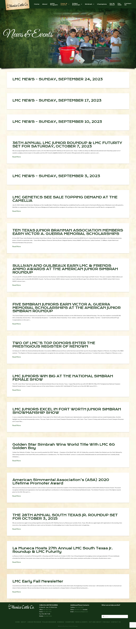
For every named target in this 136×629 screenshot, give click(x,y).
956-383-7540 (47, 611)
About (23, 622)
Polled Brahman (49, 622)
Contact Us (116, 622)
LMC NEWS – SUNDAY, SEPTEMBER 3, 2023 (56, 176)
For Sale (106, 622)
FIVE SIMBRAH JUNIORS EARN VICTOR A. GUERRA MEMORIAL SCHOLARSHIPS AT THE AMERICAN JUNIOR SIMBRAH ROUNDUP (66, 307)
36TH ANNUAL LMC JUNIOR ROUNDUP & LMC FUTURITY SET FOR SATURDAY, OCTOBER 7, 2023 (67, 144)
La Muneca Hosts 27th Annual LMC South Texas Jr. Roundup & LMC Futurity (62, 550)
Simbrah (60, 622)
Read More (16, 157)
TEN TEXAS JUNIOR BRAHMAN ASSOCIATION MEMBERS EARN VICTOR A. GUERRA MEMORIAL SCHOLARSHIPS (67, 232)
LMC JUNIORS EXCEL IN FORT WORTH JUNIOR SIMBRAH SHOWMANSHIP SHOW (66, 411)
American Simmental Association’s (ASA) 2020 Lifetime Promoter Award (60, 481)
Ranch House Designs (71, 626)
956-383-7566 (47, 609)
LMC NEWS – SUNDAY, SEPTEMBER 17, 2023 (57, 100)
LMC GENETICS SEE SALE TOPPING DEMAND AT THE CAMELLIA (64, 199)
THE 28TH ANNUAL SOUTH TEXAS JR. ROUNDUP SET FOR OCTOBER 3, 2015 (65, 516)
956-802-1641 (48, 616)
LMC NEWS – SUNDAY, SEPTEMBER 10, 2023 (57, 122)
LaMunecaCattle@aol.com (81, 611)
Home (17, 622)
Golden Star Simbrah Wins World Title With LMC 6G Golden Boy (63, 446)
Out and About (95, 622)
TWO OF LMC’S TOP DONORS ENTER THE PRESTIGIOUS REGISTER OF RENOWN (53, 344)
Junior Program (34, 622)
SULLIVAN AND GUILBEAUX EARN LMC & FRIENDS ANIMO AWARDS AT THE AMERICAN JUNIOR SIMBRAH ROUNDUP (65, 269)
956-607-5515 (78, 609)
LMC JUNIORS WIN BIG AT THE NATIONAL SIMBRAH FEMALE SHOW (62, 378)
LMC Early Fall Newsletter (37, 581)
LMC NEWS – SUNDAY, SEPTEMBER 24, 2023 (57, 79)
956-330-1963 (79, 607)
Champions (69, 622)
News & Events (81, 622)
